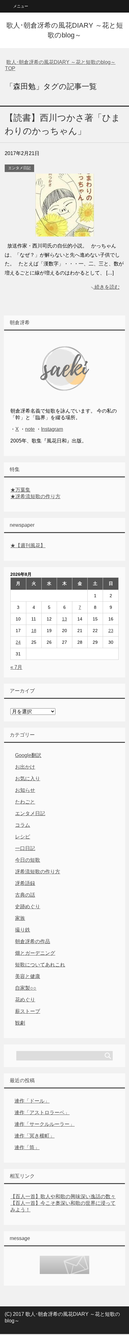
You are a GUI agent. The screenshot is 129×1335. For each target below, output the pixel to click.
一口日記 (25, 848)
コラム (22, 825)
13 (64, 618)
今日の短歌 (27, 860)
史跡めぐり (27, 906)
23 (110, 630)
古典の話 (25, 895)
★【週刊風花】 (27, 545)
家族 (20, 918)
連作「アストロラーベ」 (42, 1112)
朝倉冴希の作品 (32, 941)
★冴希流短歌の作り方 (35, 496)
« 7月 (16, 667)
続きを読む (107, 287)
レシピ (22, 836)
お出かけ (25, 767)
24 (18, 642)
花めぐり (25, 999)
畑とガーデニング (35, 953)
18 (33, 630)
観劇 (20, 1023)
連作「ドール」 (31, 1101)
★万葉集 (20, 489)
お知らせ (25, 790)
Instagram (52, 429)
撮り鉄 (22, 929)
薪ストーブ (27, 1011)
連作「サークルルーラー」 (44, 1124)
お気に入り (27, 778)
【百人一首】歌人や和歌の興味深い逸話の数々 (63, 1196)
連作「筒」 (26, 1147)
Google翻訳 (28, 755)
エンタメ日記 (19, 168)
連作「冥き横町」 (34, 1135)
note (30, 429)
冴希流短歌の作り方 (37, 871)
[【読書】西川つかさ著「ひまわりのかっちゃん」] (64, 231)
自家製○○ (25, 988)
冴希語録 (25, 883)
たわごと (25, 801)
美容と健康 (27, 976)
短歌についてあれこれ (40, 964)
